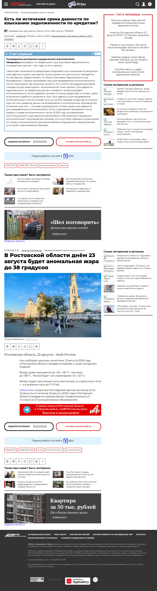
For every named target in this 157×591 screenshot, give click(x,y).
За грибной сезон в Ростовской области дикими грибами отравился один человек (81, 484)
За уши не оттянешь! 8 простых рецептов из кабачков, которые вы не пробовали (135, 111)
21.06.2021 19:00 (11, 12)
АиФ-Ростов (32, 339)
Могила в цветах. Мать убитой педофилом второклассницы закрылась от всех (128, 23)
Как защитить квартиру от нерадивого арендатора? (78, 190)
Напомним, (27, 390)
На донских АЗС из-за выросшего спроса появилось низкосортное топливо (33, 474)
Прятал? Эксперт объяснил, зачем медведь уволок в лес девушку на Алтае (133, 91)
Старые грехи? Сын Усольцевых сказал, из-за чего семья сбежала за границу (134, 278)
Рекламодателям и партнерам (42, 538)
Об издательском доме (39, 535)
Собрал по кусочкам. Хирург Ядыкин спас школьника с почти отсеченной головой (134, 101)
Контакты (141, 535)
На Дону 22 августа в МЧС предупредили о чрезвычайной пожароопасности (32, 484)
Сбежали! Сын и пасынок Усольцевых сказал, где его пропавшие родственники (135, 131)
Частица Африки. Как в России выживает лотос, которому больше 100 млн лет (134, 121)
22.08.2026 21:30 (11, 250)
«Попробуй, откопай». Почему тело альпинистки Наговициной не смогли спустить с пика (134, 308)
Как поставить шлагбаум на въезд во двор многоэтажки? (33, 180)
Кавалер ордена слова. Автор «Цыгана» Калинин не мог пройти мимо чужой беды (128, 60)
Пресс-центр (60, 535)
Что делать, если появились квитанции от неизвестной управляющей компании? (30, 201)
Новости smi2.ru (14, 241)
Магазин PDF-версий (79, 535)
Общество (21, 36)
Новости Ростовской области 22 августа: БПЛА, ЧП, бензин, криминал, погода (128, 35)
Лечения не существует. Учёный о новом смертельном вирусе (133, 287)
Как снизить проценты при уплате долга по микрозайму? (33, 190)
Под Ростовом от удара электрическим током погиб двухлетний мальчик (128, 72)
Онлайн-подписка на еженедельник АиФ (113, 535)
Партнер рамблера (54, 579)
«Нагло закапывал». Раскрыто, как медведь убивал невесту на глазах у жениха (134, 268)
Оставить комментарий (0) (78, 142)
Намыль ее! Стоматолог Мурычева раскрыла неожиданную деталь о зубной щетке (133, 258)
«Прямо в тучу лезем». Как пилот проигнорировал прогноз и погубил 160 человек (128, 47)
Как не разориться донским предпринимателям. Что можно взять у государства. (81, 181)
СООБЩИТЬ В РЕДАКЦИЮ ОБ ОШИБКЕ (77, 538)
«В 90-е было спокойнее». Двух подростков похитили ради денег (133, 140)
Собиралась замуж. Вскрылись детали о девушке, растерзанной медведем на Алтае (132, 298)
